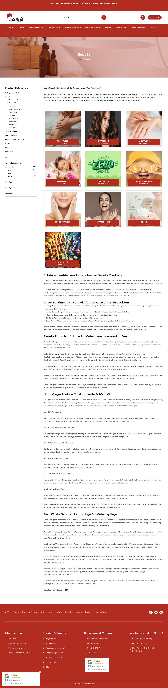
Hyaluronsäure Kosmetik (14, 139)
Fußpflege (12, 106)
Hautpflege (59, 354)
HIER (66, 590)
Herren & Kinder (92, 27)
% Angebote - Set (12, 93)
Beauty (10, 27)
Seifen (21, 27)
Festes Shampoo (73, 27)
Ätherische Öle (14, 100)
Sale (153, 27)
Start (80, 59)
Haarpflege (13, 112)
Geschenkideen (139, 27)
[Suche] (103, 17)
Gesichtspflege (14, 109)
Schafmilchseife (36, 27)
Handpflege (13, 115)
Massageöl (13, 121)
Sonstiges (9, 151)
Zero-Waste (121, 27)
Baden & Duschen (15, 103)
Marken (107, 27)
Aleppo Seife (54, 27)
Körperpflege (14, 118)
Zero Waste (13, 127)
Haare (55, 366)
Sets (9, 33)
